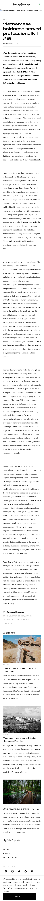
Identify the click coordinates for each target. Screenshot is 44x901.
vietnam (28, 616)
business (6, 20)
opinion (21, 616)
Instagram (20, 612)
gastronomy (8, 620)
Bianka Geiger (8, 43)
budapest (13, 616)
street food (7, 623)
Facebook (11, 612)
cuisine (22, 620)
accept (19, 896)
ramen (28, 620)
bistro (16, 620)
